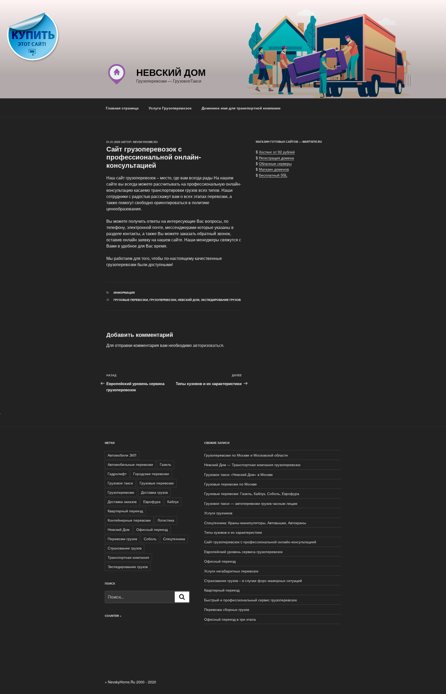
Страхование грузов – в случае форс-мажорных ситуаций (253, 580)
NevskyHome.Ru (145, 142)
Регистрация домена (276, 157)
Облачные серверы (275, 163)
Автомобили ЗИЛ (122, 455)
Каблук (173, 501)
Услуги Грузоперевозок (170, 107)
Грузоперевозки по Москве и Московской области (246, 455)
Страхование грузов (124, 548)
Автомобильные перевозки (130, 464)
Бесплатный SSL (273, 175)
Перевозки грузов (122, 538)
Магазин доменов (274, 169)
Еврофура (152, 501)
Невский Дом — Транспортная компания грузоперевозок (252, 464)
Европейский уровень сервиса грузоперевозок (243, 551)
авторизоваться (208, 345)
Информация (124, 292)
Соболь (150, 538)
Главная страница (122, 107)
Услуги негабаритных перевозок (231, 570)
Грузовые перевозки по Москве (230, 483)
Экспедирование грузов (221, 300)
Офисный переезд (152, 529)
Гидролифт (117, 473)
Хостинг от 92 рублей (277, 151)
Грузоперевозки (162, 300)
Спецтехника (174, 538)
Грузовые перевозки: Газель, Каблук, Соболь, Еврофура (251, 493)
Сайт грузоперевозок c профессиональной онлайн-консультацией (260, 541)
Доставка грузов (154, 492)
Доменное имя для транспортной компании (241, 107)
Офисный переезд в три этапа (230, 619)
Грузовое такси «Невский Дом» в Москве (238, 474)
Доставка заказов (122, 501)
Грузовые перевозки (131, 300)
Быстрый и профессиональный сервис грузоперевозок (250, 599)
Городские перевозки (151, 473)
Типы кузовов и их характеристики (233, 532)
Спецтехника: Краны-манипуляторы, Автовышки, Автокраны (255, 522)
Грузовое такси (120, 482)
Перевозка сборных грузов (226, 609)
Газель (165, 464)
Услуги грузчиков (218, 512)
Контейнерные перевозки (129, 520)
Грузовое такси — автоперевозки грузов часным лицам (250, 503)
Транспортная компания (128, 557)
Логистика (165, 520)
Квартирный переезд (125, 510)
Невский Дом (171, 72)
